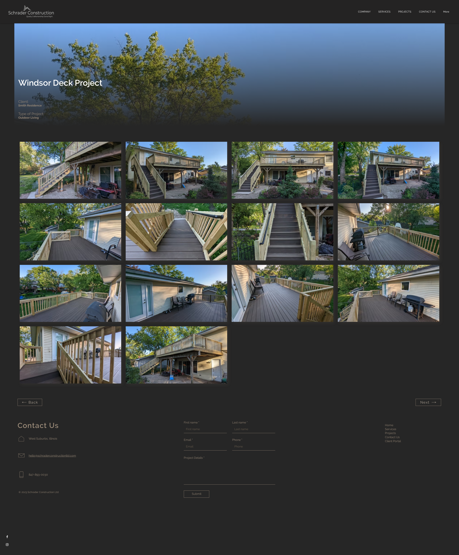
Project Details (193, 457)
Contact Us (392, 437)
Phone (236, 440)
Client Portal (393, 441)
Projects (390, 433)
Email (187, 440)
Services (390, 429)
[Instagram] (7, 544)
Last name (239, 422)
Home (389, 425)
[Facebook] (7, 537)
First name (191, 422)
